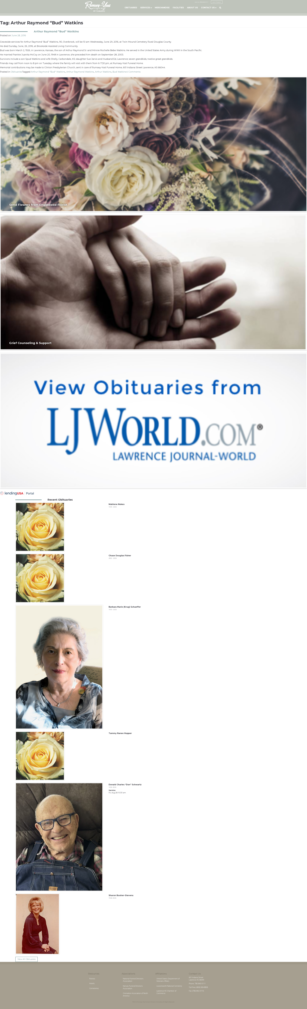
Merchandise (162, 7)
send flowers (217, 2)
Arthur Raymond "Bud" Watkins (48, 72)
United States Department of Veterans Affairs (168, 979)
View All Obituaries (26, 959)
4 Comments (133, 72)
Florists (92, 978)
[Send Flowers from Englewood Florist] (153, 144)
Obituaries (131, 7)
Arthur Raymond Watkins (80, 72)
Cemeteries (94, 988)
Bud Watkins (119, 72)
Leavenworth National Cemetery (169, 986)
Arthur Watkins (103, 72)
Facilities (178, 7)
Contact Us (208, 7)
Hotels (92, 983)
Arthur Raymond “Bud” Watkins (56, 31)
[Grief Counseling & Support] (153, 282)
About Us (192, 7)
